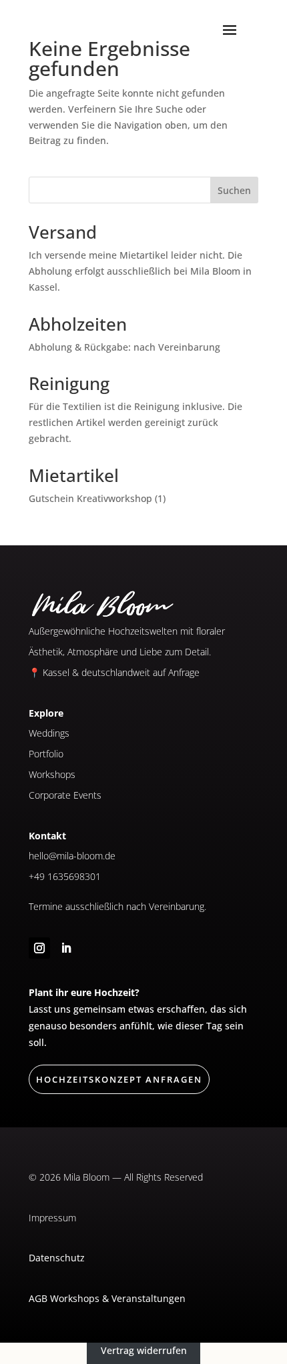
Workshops (52, 774)
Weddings (49, 733)
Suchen (234, 190)
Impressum (52, 1217)
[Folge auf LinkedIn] (66, 948)
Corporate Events (65, 795)
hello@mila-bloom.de (72, 855)
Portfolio (46, 753)
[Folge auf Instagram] (39, 948)
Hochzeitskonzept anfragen (119, 1079)
